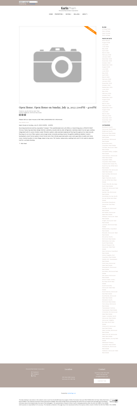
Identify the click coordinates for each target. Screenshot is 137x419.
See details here (24, 122)
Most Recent (106, 40)
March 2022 (105, 113)
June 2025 (105, 71)
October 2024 (106, 85)
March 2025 (105, 77)
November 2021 (107, 120)
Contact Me (102, 381)
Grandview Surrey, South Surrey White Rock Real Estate (109, 198)
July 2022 (105, 111)
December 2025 (107, 59)
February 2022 (106, 115)
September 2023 (107, 97)
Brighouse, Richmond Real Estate (33, 112)
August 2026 (106, 42)
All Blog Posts (106, 29)
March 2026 (105, 53)
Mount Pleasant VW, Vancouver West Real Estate (108, 247)
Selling (76, 14)
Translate (32, 4)
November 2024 (107, 83)
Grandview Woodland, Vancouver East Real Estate (108, 204)
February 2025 (106, 79)
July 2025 (105, 69)
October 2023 (106, 95)
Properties (58, 14)
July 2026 (105, 44)
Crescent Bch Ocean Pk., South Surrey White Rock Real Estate (110, 166)
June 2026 (105, 46)
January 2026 (106, 57)
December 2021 (107, 118)
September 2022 (107, 107)
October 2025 (106, 63)
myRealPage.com (71, 393)
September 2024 (107, 87)
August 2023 (106, 99)
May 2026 (105, 48)
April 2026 (105, 50)
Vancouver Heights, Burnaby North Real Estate (108, 322)
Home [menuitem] (51, 14)
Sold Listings (106, 35)
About (84, 14)
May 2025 (105, 73)
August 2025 (106, 67)
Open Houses (106, 33)
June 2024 (105, 89)
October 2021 (106, 122)
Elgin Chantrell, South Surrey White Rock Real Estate (109, 180)
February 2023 (106, 105)
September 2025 (107, 65)
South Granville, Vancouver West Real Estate (108, 287)
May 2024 (105, 91)
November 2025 (107, 61)
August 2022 (106, 109)
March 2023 (105, 103)
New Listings (106, 31)
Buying (68, 14)
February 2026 (106, 55)
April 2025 (105, 75)
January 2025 (106, 81)
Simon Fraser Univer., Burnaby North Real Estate (108, 281)
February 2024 (106, 93)
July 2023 (105, 101)
